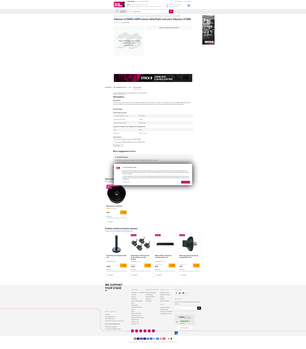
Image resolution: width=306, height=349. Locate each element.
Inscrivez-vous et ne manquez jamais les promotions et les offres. (187, 303)
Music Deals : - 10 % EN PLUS (138, 292)
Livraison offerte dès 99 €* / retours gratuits (138, 4)
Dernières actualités (150, 296)
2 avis (139, 261)
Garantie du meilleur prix (173, 6)
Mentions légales (164, 309)
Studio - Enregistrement (136, 301)
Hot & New (133, 294)
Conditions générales (165, 307)
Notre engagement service (120, 87)
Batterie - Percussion (136, 313)
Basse (132, 311)
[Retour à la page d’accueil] (117, 11)
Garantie (162, 298)
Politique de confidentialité (166, 311)
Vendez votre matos (164, 301)
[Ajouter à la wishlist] (126, 185)
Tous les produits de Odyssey (112, 181)
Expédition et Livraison (165, 294)
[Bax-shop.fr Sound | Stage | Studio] (119, 4)
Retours (162, 296)
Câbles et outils (135, 319)
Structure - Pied (135, 321)
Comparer (110, 221)
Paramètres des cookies (165, 313)
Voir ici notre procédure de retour (112, 323)
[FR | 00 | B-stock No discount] (153, 78)
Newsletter (148, 298)
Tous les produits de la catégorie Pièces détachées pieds (119, 230)
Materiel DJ (134, 298)
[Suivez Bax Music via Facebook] (176, 293)
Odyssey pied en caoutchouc (114, 206)
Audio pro (133, 296)
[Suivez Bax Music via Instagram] (183, 293)
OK (186, 182)
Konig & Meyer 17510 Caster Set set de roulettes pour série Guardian (140, 257)
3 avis (163, 261)
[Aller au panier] (188, 4)
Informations (108, 87)
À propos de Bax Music (151, 292)
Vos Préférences (126, 182)
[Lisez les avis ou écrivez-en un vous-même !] (117, 22)
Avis (130, 87)
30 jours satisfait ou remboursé (174, 4)
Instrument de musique (136, 307)
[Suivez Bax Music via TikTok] (179, 293)
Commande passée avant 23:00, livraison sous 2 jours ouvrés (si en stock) (145, 6)
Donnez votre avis (185, 327)
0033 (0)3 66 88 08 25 (112, 326)
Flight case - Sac (135, 323)
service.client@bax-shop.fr (115, 329)
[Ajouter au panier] (123, 212)
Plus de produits (137, 87)
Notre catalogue (149, 294)
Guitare (133, 309)
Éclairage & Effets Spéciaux (137, 317)
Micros (133, 303)
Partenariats (149, 301)
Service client (164, 289)
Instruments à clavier (136, 315)
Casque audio (134, 305)
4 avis (114, 261)
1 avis (114, 208)
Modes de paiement (164, 292)
